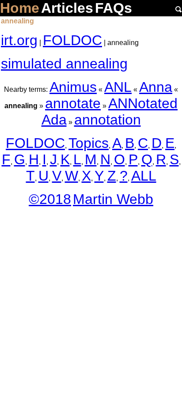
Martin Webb (113, 199)
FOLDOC (72, 40)
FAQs (113, 8)
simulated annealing (64, 64)
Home (19, 8)
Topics (88, 143)
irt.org (19, 40)
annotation (107, 120)
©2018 (50, 199)
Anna (155, 87)
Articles (67, 8)
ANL (118, 87)
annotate (73, 103)
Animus (73, 87)
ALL (143, 176)
